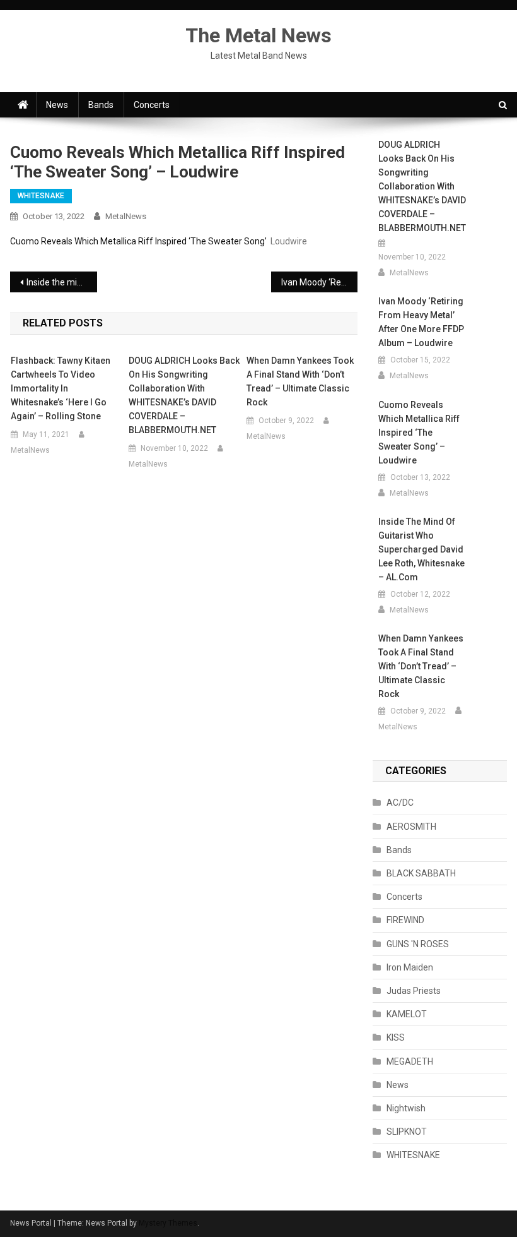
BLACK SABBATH (421, 873)
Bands (100, 105)
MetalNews (125, 216)
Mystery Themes (168, 1223)
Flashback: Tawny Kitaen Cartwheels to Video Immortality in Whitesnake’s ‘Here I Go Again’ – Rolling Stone (60, 388)
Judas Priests (413, 991)
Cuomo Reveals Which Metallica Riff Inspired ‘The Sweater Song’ (138, 241)
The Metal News (258, 35)
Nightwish (406, 1108)
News (57, 105)
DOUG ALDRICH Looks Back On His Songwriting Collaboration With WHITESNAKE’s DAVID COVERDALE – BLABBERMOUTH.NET (184, 395)
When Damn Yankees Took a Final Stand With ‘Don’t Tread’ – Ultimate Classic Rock (300, 381)
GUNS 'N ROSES (417, 944)
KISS (395, 1037)
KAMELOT (406, 1014)
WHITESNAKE (41, 195)
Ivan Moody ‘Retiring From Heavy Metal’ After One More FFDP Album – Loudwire (319, 282)
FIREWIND (405, 920)
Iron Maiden (409, 967)
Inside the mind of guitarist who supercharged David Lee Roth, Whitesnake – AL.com (61, 282)
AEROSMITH (411, 827)
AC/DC (400, 803)
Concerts (152, 105)
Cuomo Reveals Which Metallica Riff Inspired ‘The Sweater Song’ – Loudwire (419, 432)
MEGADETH (409, 1061)
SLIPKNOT (406, 1131)
